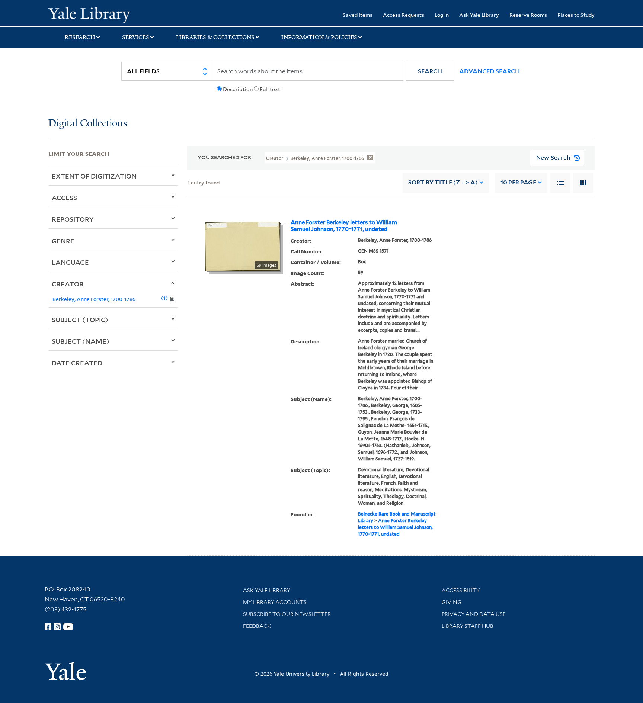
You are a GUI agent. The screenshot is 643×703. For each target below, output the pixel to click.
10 (518, 182)
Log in (442, 14)
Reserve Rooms (528, 14)
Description (238, 89)
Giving (451, 602)
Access (64, 197)
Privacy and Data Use (474, 614)
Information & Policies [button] (319, 37)
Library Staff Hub (467, 626)
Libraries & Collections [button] (215, 37)
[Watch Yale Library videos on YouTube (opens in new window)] (68, 626)
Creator (68, 283)
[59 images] (242, 245)
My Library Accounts (275, 602)
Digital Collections (87, 123)
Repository (73, 219)
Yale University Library (89, 14)
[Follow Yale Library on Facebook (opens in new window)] (48, 626)
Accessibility (461, 590)
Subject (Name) (80, 341)
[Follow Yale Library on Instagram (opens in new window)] (57, 626)
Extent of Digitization (94, 175)
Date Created (77, 362)
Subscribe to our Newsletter (287, 614)
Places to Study (576, 14)
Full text (270, 89)
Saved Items (357, 14)
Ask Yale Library (479, 14)
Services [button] (135, 37)
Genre (63, 240)
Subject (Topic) (80, 319)
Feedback (257, 626)
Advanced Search (489, 71)
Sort (443, 182)
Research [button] (80, 37)
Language (70, 262)
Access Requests (403, 14)
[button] (430, 71)
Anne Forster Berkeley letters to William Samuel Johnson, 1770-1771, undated (344, 225)
